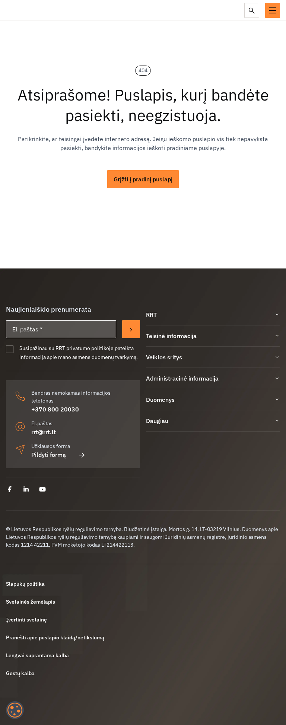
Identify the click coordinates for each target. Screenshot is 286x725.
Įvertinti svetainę (26, 619)
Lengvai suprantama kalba (37, 655)
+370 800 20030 (55, 409)
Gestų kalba (20, 673)
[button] (272, 10)
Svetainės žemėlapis (30, 601)
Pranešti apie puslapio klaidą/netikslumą (55, 637)
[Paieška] (251, 10)
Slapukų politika (25, 584)
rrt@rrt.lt (43, 432)
